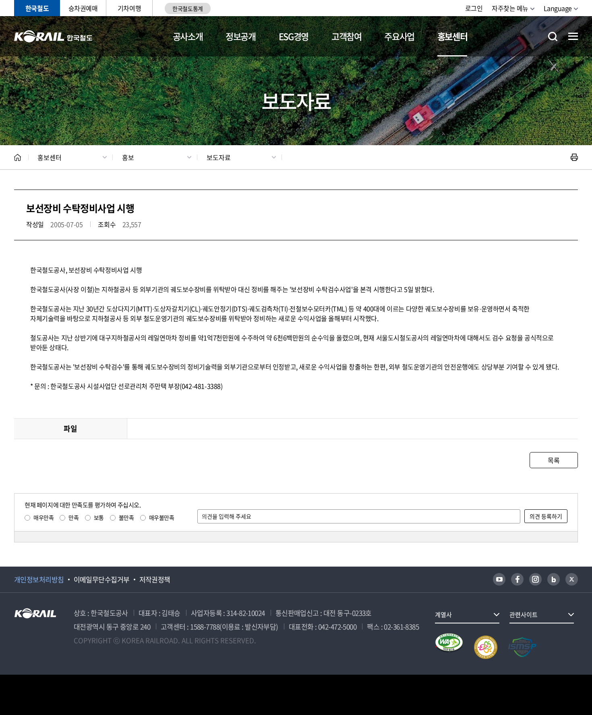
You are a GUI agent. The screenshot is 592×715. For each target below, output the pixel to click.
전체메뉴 (573, 36)
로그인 (474, 8)
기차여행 (129, 8)
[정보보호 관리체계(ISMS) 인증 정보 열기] (522, 647)
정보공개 (241, 36)
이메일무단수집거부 (102, 579)
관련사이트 (523, 614)
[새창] (499, 579)
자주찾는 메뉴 (510, 8)
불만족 (126, 517)
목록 (553, 460)
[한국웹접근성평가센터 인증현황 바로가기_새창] (449, 647)
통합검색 (552, 36)
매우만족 (43, 517)
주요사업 (399, 36)
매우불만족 (161, 517)
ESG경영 (293, 36)
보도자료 (219, 157)
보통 (99, 517)
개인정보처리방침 (39, 579)
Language (558, 8)
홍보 (128, 157)
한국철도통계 (187, 8)
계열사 (443, 614)
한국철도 (37, 8)
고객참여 (346, 36)
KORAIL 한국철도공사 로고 (53, 36)
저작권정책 (154, 579)
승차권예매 (83, 8)
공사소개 (188, 36)
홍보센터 (452, 36)
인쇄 (574, 157)
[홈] (17, 157)
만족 (73, 517)
